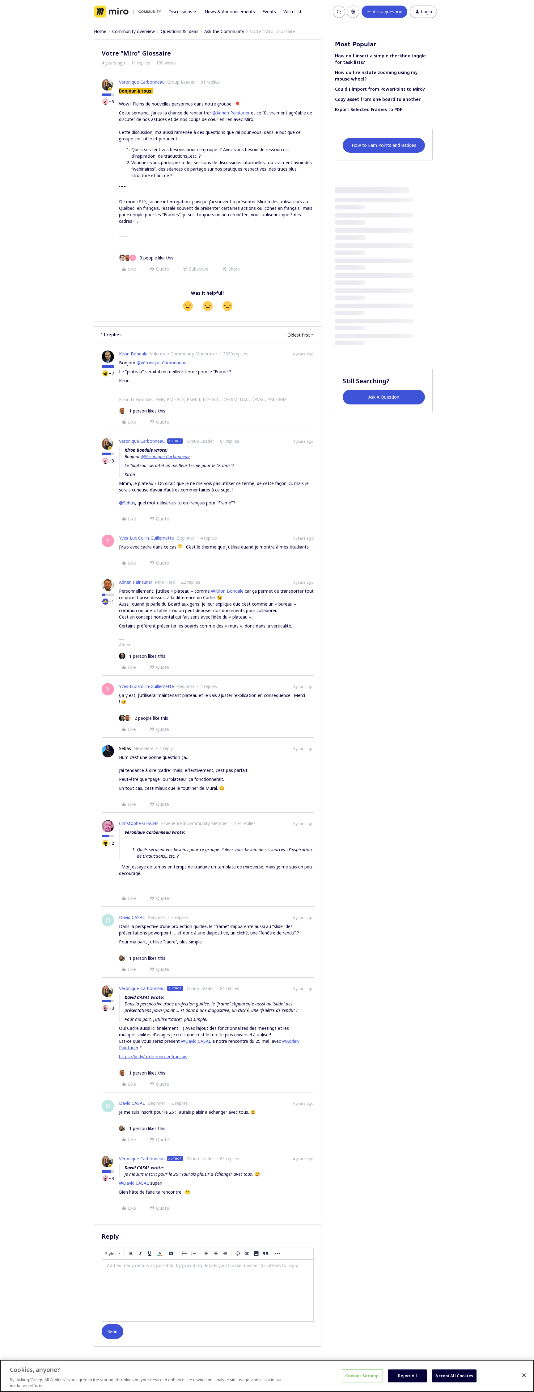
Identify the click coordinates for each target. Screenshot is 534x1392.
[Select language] (353, 12)
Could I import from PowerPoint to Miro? (380, 89)
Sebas (125, 748)
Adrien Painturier (135, 582)
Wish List (292, 11)
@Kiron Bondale (227, 591)
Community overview (133, 31)
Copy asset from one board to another (378, 99)
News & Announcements (230, 11)
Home (100, 31)
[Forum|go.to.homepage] (127, 12)
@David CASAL (196, 1041)
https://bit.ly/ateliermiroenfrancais (153, 1056)
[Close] (524, 1375)
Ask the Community (224, 31)
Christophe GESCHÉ (139, 823)
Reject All (407, 1375)
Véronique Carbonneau (142, 82)
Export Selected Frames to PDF (368, 109)
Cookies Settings (362, 1375)
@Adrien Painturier (231, 113)
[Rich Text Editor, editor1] (207, 1290)
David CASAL (132, 917)
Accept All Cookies (454, 1375)
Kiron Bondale (133, 354)
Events (269, 11)
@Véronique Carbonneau (161, 363)
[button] (384, 12)
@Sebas (127, 503)
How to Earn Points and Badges (384, 145)
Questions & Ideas (179, 31)
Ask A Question (383, 397)
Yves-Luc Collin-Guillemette (146, 538)
